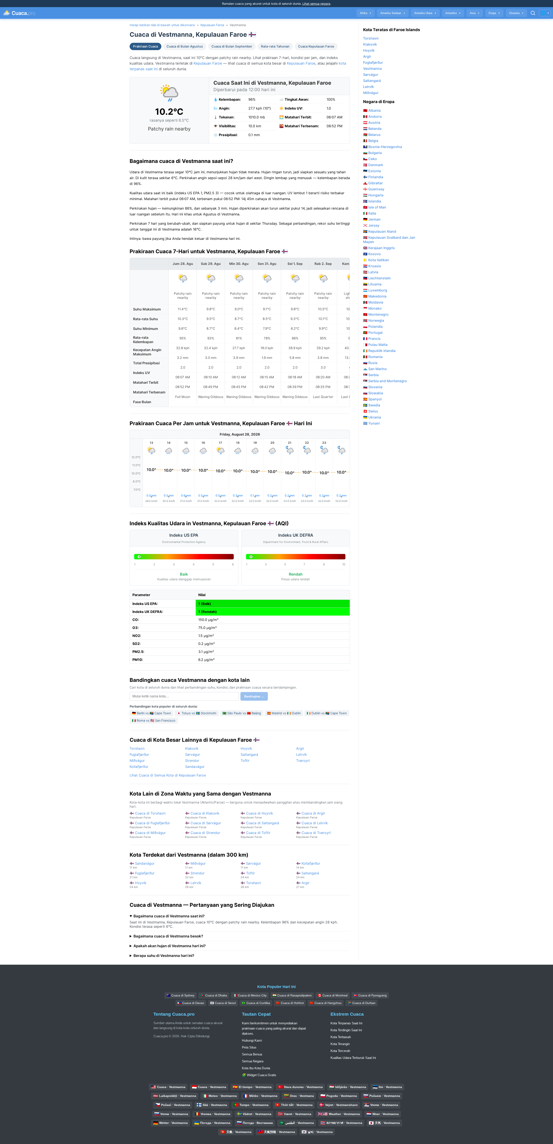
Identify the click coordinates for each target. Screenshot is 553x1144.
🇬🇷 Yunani (371, 423)
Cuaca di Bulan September (231, 46)
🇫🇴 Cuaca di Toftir (255, 835)
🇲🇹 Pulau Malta (375, 344)
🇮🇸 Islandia (372, 201)
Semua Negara (252, 1061)
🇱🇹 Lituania (372, 284)
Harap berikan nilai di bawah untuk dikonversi (162, 25)
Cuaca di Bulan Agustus (185, 46)
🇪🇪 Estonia (372, 171)
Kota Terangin (340, 1044)
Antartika (453, 13)
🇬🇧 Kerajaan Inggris (379, 248)
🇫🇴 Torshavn (251, 885)
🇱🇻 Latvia (370, 272)
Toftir (245, 760)
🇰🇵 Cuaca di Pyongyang (370, 995)
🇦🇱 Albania (372, 110)
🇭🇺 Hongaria (373, 195)
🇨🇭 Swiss (370, 411)
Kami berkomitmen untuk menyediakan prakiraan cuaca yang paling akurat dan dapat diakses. (274, 1028)
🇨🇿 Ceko (370, 159)
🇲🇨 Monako (372, 308)
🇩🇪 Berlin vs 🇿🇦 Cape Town (151, 713)
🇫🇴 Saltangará (307, 875)
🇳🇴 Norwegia (373, 320)
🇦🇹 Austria (371, 122)
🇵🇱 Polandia (373, 326)
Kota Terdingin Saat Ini (346, 1030)
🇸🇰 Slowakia (373, 393)
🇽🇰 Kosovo (372, 254)
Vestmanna (372, 68)
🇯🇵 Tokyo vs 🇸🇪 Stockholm (196, 713)
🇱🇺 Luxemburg (375, 290)
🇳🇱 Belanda (372, 128)
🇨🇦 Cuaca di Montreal (333, 995)
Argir (300, 748)
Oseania (516, 13)
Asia (475, 13)
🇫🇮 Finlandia (373, 177)
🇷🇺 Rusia (370, 363)
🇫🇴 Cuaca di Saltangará (260, 825)
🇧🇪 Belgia (370, 140)
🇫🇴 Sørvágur (251, 865)
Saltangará (249, 754)
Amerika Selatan (392, 13)
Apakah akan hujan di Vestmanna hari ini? (169, 946)
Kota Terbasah (341, 1037)
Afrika (365, 13)
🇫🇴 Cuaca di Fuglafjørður (150, 825)
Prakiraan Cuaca (145, 46)
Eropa (494, 13)
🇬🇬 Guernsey (373, 189)
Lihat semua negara (316, 3)
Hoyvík (246, 748)
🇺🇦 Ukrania (372, 417)
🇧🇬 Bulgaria (372, 153)
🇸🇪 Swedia (371, 405)
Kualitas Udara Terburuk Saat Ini (353, 1058)
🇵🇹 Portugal (373, 332)
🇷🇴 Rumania (373, 357)
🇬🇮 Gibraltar (373, 183)
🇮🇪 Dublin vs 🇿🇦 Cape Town (327, 713)
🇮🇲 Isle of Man (374, 207)
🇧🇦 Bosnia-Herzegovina (382, 147)
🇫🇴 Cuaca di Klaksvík (202, 815)
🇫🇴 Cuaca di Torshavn (147, 815)
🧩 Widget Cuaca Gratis (259, 1075)
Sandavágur (195, 766)
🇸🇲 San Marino (375, 369)
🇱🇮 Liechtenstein (377, 278)
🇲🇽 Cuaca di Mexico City (250, 995)
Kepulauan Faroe (212, 25)
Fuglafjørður (139, 754)
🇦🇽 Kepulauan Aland (379, 231)
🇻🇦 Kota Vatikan (376, 260)
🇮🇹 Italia (369, 213)
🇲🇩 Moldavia (373, 302)
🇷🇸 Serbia (371, 375)
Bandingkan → (254, 696)
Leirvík (301, 754)
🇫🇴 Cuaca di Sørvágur (203, 825)
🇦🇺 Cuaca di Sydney (180, 995)
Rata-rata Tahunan (275, 46)
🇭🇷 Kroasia (372, 266)
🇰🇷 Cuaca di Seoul (223, 1003)
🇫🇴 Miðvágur (195, 865)
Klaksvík (192, 748)
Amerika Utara (425, 13)
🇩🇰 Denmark (373, 165)
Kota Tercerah (340, 1051)
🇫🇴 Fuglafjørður (142, 875)
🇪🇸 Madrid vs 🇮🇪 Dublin (284, 713)
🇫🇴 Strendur (195, 875)
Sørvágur (192, 754)
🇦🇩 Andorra (372, 116)
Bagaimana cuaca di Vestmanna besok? (168, 936)
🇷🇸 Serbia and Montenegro (385, 381)
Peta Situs (249, 1047)
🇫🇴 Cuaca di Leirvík (312, 825)
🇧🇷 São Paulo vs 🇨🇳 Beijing (241, 713)
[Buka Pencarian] (533, 13)
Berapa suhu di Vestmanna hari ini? (163, 955)
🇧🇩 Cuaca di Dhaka (213, 995)
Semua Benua (252, 1054)
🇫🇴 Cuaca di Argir (310, 815)
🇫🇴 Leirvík (193, 885)
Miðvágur (137, 760)
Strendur (192, 760)
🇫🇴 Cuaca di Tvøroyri (313, 835)
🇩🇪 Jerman (372, 219)
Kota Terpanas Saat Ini (346, 1023)
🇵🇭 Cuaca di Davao (191, 1003)
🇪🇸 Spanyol (372, 399)
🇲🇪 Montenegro (376, 314)
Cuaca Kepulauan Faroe (316, 46)
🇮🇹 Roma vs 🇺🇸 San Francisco (153, 720)
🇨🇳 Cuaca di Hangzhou (326, 1003)
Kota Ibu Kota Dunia (256, 1068)
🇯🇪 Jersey (371, 225)
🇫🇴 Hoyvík (138, 885)
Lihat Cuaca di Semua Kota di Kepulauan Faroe (168, 775)
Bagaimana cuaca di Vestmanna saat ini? (169, 916)
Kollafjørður (139, 766)
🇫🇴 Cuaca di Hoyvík (257, 815)
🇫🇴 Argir (303, 885)
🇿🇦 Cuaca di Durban (361, 1003)
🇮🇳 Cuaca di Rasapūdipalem (292, 995)
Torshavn (137, 748)
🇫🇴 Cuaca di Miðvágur (148, 835)
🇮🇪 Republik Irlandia (379, 350)
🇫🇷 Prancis (372, 338)
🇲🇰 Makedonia (374, 296)
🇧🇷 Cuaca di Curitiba (256, 1003)
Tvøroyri (303, 760)
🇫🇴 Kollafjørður (308, 865)
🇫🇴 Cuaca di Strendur (202, 835)
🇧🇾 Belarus (372, 134)
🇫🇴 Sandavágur (142, 865)
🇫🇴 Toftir (248, 875)
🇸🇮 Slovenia (372, 387)
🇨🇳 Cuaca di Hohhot (290, 1003)
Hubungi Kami (252, 1040)
